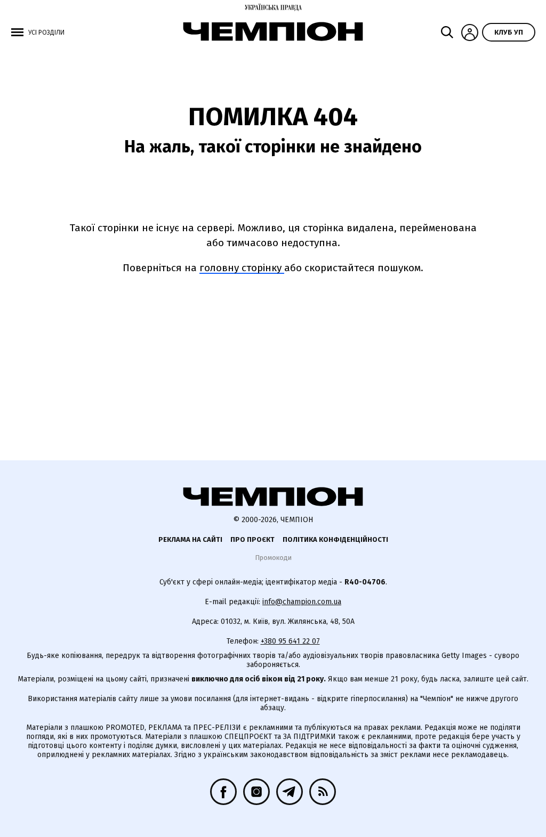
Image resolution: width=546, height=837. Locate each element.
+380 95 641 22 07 (290, 641)
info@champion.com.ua (301, 601)
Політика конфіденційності (335, 539)
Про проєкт (252, 539)
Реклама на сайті (190, 539)
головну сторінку (241, 268)
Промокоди (273, 558)
